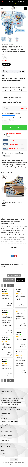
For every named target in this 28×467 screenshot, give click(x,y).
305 (11, 285)
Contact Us (5, 441)
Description (4, 215)
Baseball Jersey (7, 45)
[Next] (23, 23)
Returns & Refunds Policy (9, 422)
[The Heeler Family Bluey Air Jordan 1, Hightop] (14, 187)
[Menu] (2, 8)
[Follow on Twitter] (12, 256)
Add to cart (14, 127)
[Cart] (25, 8)
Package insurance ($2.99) (12, 102)
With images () (15, 275)
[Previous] (3, 23)
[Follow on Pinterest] (15, 256)
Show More (13, 247)
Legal (3, 453)
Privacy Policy (5, 425)
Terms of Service (6, 428)
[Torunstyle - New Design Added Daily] (14, 8)
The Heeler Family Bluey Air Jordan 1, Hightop (12, 203)
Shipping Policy (6, 444)
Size (3, 68)
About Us (4, 418)
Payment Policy (6, 447)
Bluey (7, 156)
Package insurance (8, 97)
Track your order (6, 431)
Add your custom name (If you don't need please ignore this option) (13, 79)
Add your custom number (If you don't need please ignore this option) (14, 89)
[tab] (14, 215)
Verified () (9, 279)
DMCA (3, 450)
